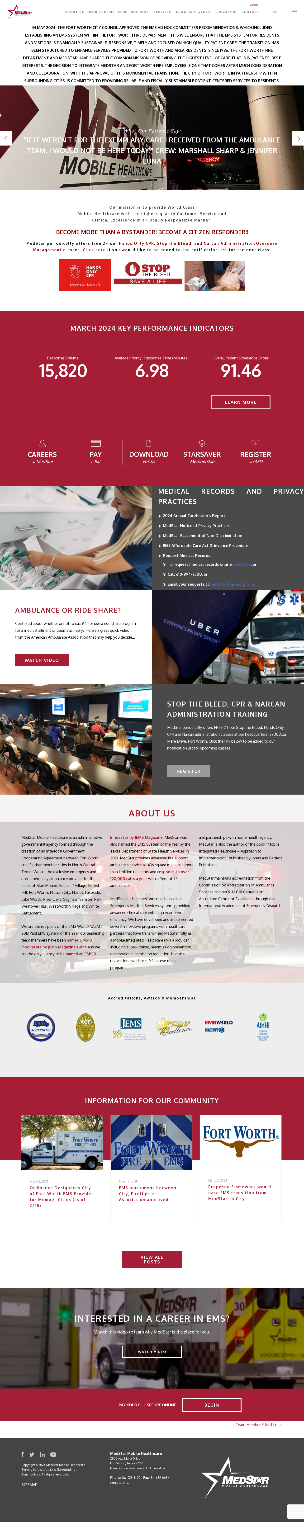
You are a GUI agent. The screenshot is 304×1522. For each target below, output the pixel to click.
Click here (94, 249)
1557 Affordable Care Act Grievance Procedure (205, 545)
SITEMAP (29, 1484)
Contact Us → (119, 1482)
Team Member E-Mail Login (259, 1424)
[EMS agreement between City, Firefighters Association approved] (151, 1168)
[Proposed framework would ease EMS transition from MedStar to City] (240, 1168)
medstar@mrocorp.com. (233, 584)
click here (242, 564)
